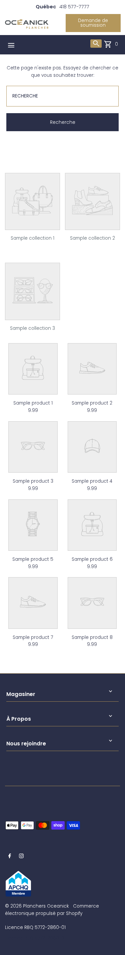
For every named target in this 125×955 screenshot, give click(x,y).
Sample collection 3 (32, 328)
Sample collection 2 (92, 238)
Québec (46, 6)
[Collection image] (32, 225)
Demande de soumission (93, 22)
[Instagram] (21, 857)
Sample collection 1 (32, 238)
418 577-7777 (74, 6)
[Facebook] (9, 857)
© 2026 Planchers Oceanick (37, 906)
